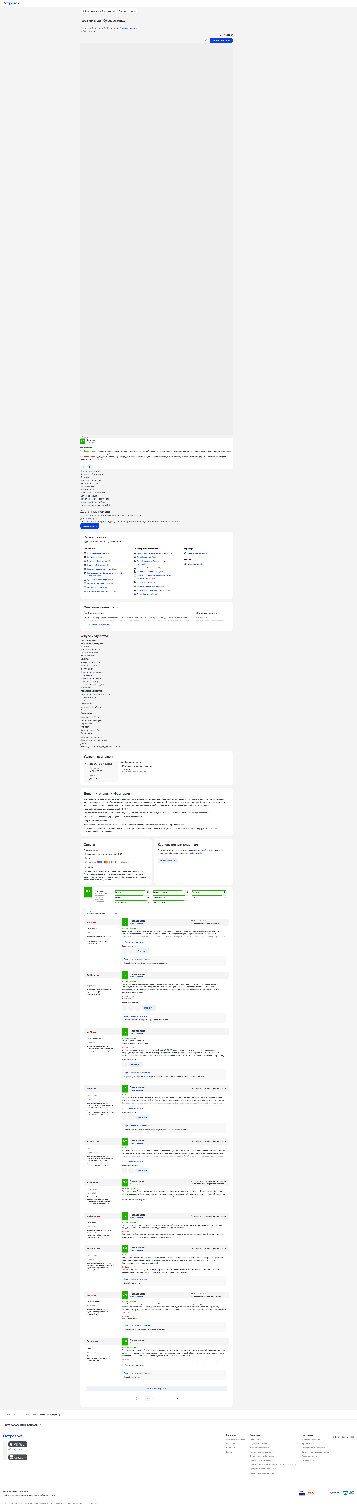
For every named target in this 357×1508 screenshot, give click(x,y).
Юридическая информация (262, 1456)
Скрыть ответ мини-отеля (135, 959)
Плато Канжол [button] (143, 594)
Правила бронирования (260, 1460)
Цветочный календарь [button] (97, 579)
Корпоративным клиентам (313, 1447)
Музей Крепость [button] (94, 587)
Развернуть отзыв (134, 942)
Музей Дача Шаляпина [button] (97, 583)
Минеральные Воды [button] (196, 553)
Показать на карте (129, 28)
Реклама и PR (307, 1460)
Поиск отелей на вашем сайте (315, 1452)
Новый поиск (129, 10)
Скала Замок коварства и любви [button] (151, 553)
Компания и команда (235, 1439)
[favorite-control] (205, 40)
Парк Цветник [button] (143, 582)
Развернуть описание (98, 624)
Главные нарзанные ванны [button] (99, 569)
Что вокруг (89, 548)
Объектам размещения (311, 1439)
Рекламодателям (309, 1456)
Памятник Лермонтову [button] (97, 561)
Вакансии (230, 1447)
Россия (17, 1414)
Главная (6, 1414)
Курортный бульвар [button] (96, 565)
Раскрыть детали (136, 923)
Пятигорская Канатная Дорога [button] (150, 590)
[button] (156, 71)
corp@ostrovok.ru (195, 853)
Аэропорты (189, 548)
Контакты (230, 1443)
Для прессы (231, 1452)
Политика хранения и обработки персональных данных (28, 1503)
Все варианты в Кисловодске (100, 10)
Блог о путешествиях (259, 1447)
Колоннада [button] (92, 557)
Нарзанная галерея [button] (96, 553)
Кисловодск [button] (192, 564)
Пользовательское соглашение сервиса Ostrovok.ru (273, 1464)
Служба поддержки (258, 1443)
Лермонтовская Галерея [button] (148, 586)
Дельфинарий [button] (143, 557)
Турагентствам (307, 1443)
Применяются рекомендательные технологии (77, 1503)
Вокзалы (188, 559)
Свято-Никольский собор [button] (98, 591)
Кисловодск (30, 1414)
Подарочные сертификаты (262, 1473)
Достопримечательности (146, 548)
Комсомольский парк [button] (147, 571)
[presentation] (101, 912)
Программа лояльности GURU (263, 1468)
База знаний (255, 1439)
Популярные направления (262, 1452)
